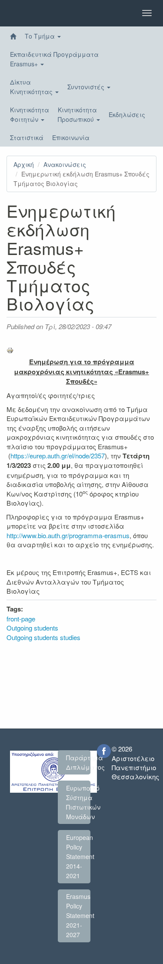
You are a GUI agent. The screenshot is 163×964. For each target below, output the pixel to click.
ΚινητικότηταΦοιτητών (29, 114)
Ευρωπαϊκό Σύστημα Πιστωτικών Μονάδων (78, 802)
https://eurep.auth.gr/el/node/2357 (57, 455)
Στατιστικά (26, 137)
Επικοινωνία (71, 137)
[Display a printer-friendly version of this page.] (81, 350)
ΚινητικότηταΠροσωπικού (77, 114)
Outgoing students (32, 627)
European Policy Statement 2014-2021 (78, 856)
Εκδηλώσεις (127, 114)
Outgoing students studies (43, 637)
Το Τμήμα (41, 36)
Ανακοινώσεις (64, 164)
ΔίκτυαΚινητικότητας (32, 87)
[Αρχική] (13, 36)
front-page (21, 618)
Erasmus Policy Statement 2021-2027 (78, 915)
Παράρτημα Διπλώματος (78, 762)
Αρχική (23, 164)
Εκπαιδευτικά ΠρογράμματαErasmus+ (54, 59)
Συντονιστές (86, 86)
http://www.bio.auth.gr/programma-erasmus (68, 535)
